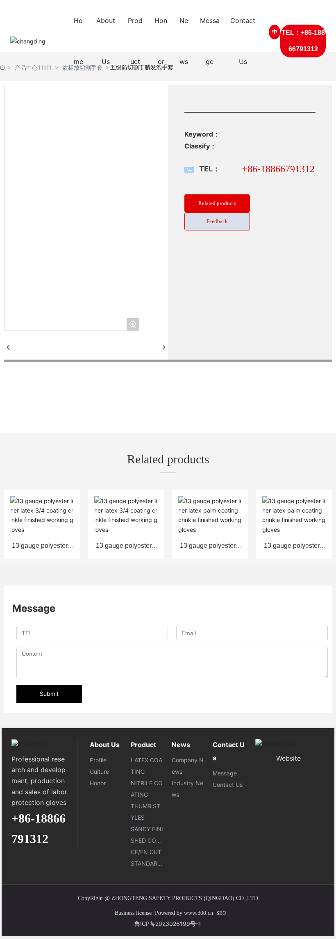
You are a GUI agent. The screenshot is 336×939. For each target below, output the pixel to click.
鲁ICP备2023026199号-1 (167, 923)
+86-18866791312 (278, 169)
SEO (221, 913)
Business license (131, 913)
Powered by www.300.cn (183, 913)
